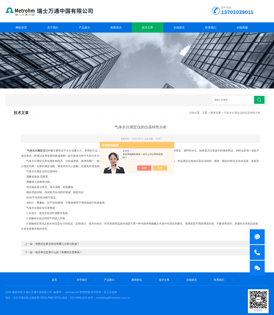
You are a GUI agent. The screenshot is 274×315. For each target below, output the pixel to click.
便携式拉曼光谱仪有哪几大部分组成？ (57, 243)
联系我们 (210, 27)
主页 (204, 112)
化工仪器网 (110, 292)
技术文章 (147, 27)
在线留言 (179, 27)
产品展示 (84, 27)
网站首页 (21, 27)
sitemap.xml (72, 292)
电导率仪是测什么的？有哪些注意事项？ (58, 252)
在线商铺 (242, 27)
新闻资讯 (116, 27)
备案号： (58, 292)
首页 (54, 279)
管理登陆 (85, 292)
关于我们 (52, 27)
